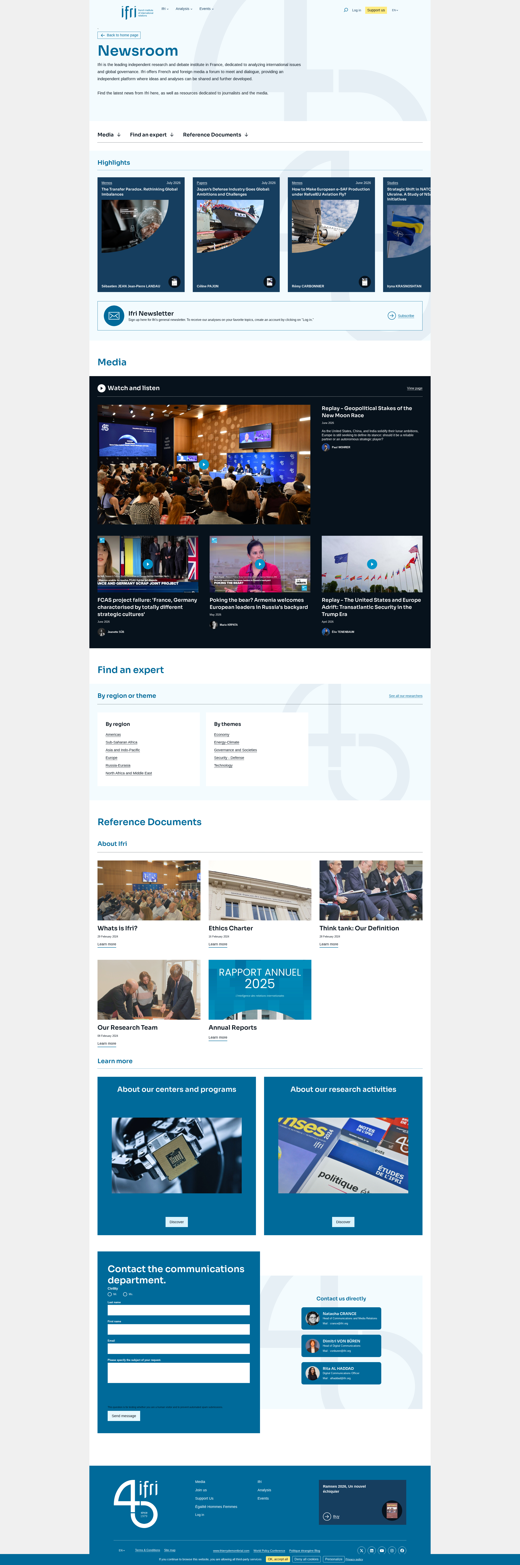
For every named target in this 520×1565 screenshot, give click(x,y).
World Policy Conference (269, 1550)
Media (106, 135)
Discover (177, 1222)
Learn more (107, 944)
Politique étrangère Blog (304, 1550)
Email (111, 1340)
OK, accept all (278, 1559)
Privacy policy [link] (354, 1559)
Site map (170, 1550)
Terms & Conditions (147, 1550)
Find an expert (148, 135)
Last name (114, 1302)
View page (414, 388)
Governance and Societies (235, 750)
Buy (336, 1516)
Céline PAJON (208, 286)
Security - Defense (229, 758)
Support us (376, 10)
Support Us (204, 1498)
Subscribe (406, 316)
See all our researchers (405, 696)
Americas (113, 735)
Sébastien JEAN (114, 286)
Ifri (163, 9)
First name (114, 1321)
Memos (107, 183)
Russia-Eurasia (118, 765)
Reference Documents (212, 135)
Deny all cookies (306, 1559)
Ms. (131, 1294)
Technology (223, 765)
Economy (221, 735)
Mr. (115, 1294)
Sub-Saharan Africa (121, 742)
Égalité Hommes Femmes (216, 1507)
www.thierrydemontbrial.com (231, 1550)
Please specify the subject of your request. (134, 1360)
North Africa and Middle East (129, 773)
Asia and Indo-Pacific (123, 750)
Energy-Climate (226, 742)
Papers (202, 183)
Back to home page (122, 35)
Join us (201, 1490)
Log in (356, 10)
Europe (111, 758)
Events (205, 9)
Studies (392, 183)
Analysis (182, 9)
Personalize (333, 1559)
